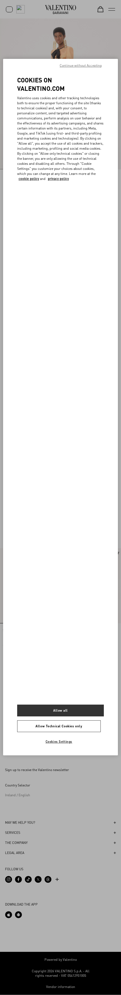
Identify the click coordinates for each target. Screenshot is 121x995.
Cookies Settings (59, 741)
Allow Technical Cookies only (58, 726)
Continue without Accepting (81, 65)
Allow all (60, 710)
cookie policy (29, 179)
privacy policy (58, 179)
